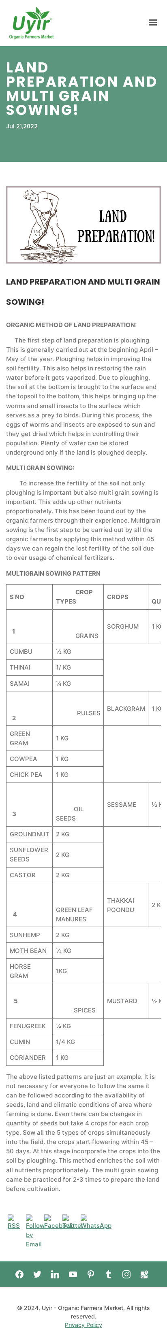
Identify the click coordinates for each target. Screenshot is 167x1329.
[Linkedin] (55, 1274)
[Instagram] (126, 1274)
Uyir (31, 23)
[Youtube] (73, 1274)
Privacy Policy (83, 1324)
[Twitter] (37, 1274)
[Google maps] (144, 1274)
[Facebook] (19, 1274)
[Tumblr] (109, 1274)
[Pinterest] (91, 1274)
